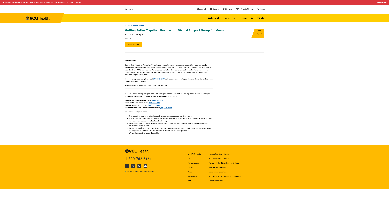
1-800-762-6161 (138, 159)
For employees (193, 163)
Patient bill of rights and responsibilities (224, 163)
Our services (229, 18)
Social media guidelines (218, 172)
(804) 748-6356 (157, 100)
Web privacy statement (217, 167)
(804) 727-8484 (154, 105)
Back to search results (135, 26)
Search (130, 9)
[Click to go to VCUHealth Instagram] (139, 166)
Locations (243, 18)
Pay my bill (202, 9)
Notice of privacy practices (219, 158)
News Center (192, 176)
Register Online (133, 44)
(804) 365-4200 (154, 103)
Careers (215, 9)
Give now (228, 9)
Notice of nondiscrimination (219, 154)
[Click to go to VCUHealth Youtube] (145, 166)
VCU (189, 181)
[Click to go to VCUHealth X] (133, 166)
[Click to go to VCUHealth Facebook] (127, 166)
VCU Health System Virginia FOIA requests (225, 176)
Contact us (191, 167)
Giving (190, 172)
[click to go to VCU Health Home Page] (38, 18)
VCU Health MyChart (245, 9)
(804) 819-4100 (166, 108)
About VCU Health (194, 154)
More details (382, 2)
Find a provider (214, 18)
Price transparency (216, 181)
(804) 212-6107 (159, 79)
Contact (262, 9)
